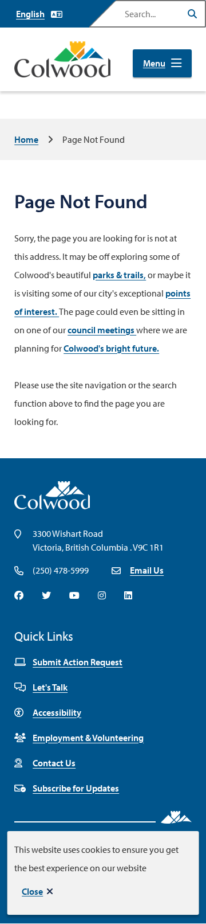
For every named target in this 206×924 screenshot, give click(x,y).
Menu (154, 63)
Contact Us (54, 763)
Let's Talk (50, 687)
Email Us (147, 570)
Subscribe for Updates (76, 788)
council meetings (102, 330)
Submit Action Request (77, 662)
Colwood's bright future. (111, 348)
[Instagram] (102, 595)
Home (26, 139)
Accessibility (57, 712)
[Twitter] (46, 595)
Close (32, 891)
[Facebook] (18, 595)
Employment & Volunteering (88, 737)
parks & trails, (119, 274)
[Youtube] (74, 595)
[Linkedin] (128, 595)
